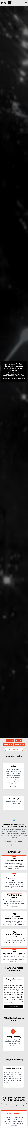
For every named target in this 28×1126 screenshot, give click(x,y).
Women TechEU (8, 744)
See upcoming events (14, 749)
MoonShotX (10, 740)
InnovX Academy (19, 744)
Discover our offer (13, 1006)
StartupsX (18, 740)
